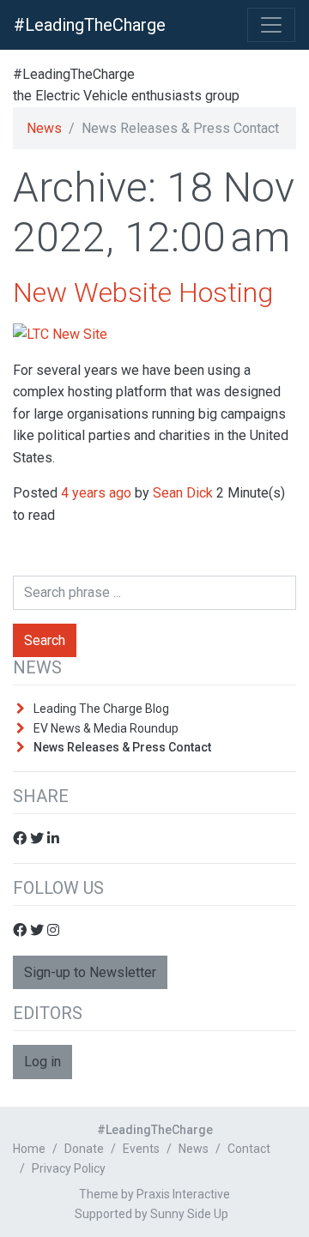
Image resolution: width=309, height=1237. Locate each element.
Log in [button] (42, 1061)
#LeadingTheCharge (90, 25)
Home (29, 1149)
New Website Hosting (143, 292)
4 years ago (96, 493)
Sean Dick (183, 493)
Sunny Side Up (189, 1214)
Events (141, 1149)
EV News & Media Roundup (106, 728)
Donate (84, 1149)
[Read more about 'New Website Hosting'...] (60, 333)
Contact (248, 1149)
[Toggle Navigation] (271, 25)
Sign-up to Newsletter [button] (90, 972)
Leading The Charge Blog (101, 708)
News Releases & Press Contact (122, 747)
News (44, 128)
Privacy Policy (69, 1168)
